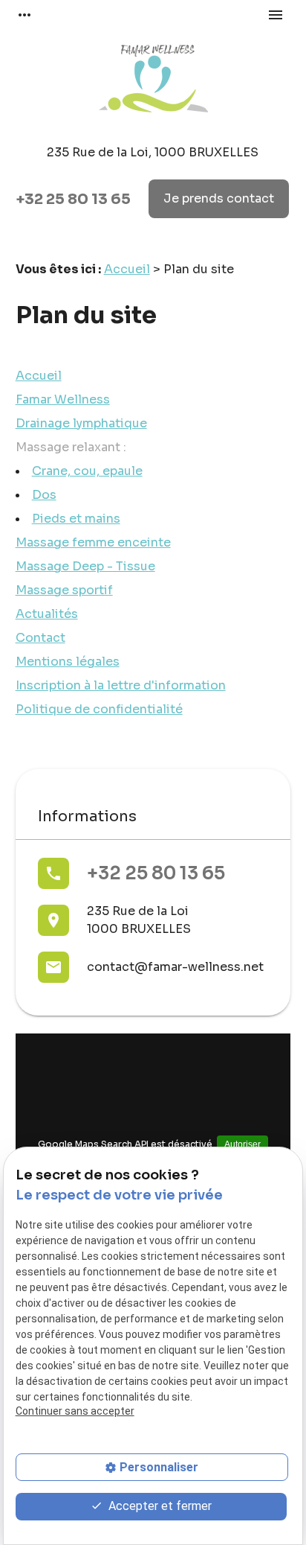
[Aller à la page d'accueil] (153, 81)
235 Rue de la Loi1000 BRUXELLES (139, 920)
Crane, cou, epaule (87, 471)
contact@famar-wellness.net (175, 967)
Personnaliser (159, 1467)
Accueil (127, 269)
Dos (44, 495)
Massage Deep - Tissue (85, 566)
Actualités (47, 614)
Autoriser (242, 1144)
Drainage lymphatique (81, 423)
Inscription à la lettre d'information (121, 685)
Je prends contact (218, 198)
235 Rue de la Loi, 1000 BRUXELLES (152, 152)
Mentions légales (68, 661)
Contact (40, 638)
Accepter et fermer (158, 1506)
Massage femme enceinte (93, 542)
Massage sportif (64, 590)
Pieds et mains (76, 518)
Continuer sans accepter (75, 1411)
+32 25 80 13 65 (73, 199)
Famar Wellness (63, 399)
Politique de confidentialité (99, 709)
